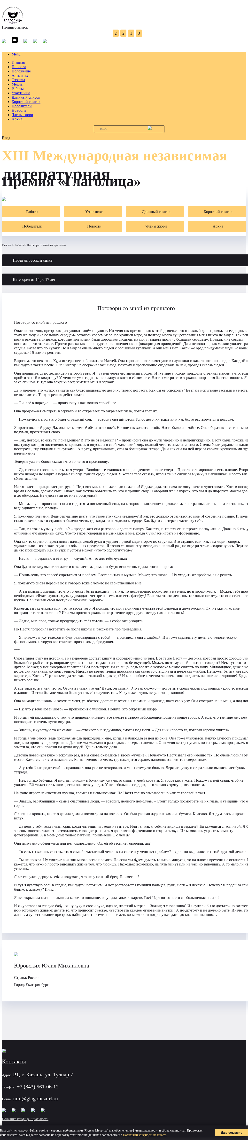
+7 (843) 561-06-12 (38, 1087)
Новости (19, 67)
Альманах (20, 75)
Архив (17, 119)
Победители (22, 106)
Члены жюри (22, 115)
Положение (21, 71)
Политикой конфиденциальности (145, 1135)
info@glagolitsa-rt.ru (35, 1098)
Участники (21, 93)
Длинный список (26, 97)
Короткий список (26, 102)
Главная (18, 62)
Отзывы (18, 80)
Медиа (17, 84)
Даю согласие (231, 1132)
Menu (16, 54)
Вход (6, 138)
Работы (18, 88)
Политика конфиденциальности (25, 1119)
